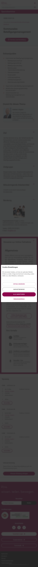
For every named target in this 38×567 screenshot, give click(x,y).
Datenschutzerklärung (19, 299)
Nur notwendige (19, 289)
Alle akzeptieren (19, 294)
